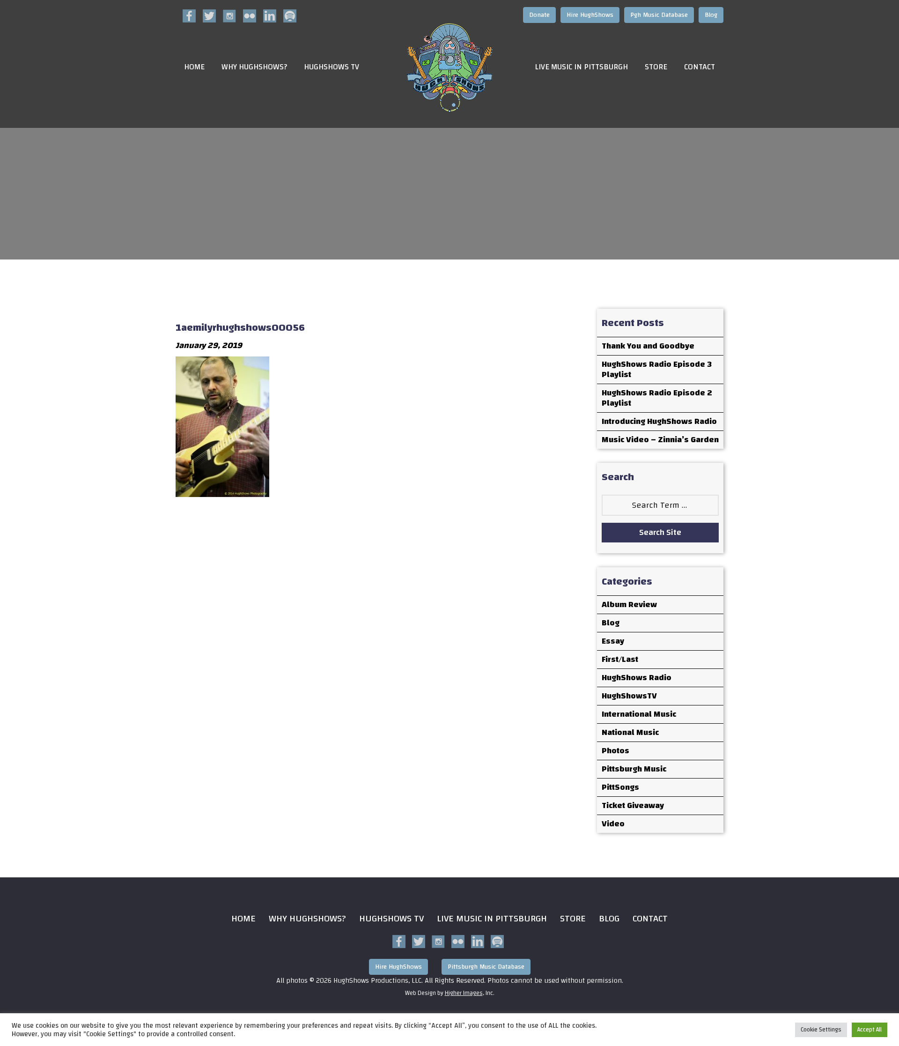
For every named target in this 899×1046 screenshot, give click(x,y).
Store (656, 67)
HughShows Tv (391, 918)
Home (194, 67)
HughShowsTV (629, 696)
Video (613, 823)
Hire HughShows (590, 15)
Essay (613, 641)
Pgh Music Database (659, 15)
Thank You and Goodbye (648, 346)
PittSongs (620, 787)
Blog (711, 15)
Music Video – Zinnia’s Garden (660, 439)
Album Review (629, 604)
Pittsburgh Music (634, 769)
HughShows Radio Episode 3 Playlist (657, 369)
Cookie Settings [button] (821, 1029)
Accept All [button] (869, 1029)
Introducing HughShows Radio (659, 421)
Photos (615, 750)
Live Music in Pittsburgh (581, 67)
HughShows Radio (636, 677)
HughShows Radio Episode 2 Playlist (657, 398)
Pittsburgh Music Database (486, 967)
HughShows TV (331, 67)
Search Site (660, 532)
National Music (630, 732)
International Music (639, 714)
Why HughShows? (254, 67)
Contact (699, 67)
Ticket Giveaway (633, 805)
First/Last (620, 659)
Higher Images (464, 993)
